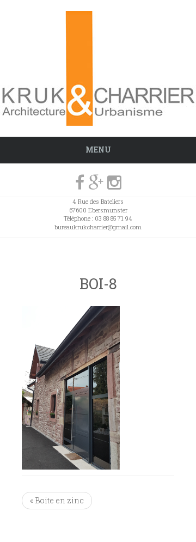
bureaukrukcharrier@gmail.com (98, 227)
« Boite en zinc (57, 500)
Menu (98, 149)
